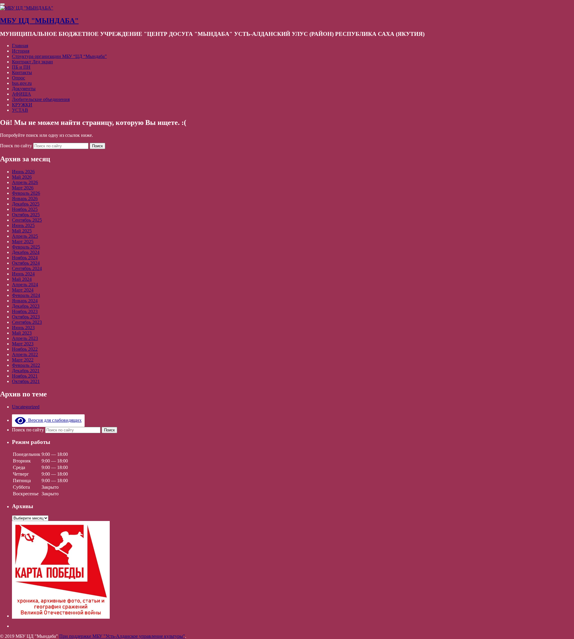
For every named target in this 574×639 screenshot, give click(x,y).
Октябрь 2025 (26, 214)
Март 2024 (22, 289)
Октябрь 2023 (26, 316)
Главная (20, 45)
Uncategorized (25, 406)
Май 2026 (22, 177)
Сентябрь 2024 (27, 268)
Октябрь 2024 (26, 263)
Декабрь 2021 (25, 370)
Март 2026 (22, 187)
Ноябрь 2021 (25, 376)
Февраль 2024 (26, 295)
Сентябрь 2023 (27, 322)
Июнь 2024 (23, 273)
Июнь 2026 (23, 171)
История (20, 50)
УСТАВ (20, 110)
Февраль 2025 (26, 246)
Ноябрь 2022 (25, 349)
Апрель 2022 (25, 354)
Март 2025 (22, 241)
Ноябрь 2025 (25, 209)
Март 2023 (22, 343)
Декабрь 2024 (25, 252)
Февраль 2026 (26, 193)
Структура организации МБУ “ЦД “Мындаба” (59, 56)
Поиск (97, 146)
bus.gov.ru (22, 83)
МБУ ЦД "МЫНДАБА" (39, 20)
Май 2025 (22, 230)
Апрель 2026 (25, 182)
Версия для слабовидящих (54, 420)
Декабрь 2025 (25, 203)
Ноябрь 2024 (25, 257)
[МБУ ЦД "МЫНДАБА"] (26, 7)
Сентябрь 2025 (27, 220)
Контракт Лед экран (32, 61)
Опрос (18, 77)
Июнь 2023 (23, 327)
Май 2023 (22, 332)
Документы (24, 88)
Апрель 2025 (25, 236)
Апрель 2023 (25, 338)
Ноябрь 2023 (25, 311)
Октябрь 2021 (26, 381)
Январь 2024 (25, 300)
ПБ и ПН (21, 67)
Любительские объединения (41, 99)
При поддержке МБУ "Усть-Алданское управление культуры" (122, 636)
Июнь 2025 (23, 225)
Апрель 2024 (25, 284)
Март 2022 (22, 359)
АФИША (21, 93)
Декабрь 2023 (25, 306)
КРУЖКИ (22, 104)
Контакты (22, 72)
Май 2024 (22, 279)
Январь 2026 (25, 198)
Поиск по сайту (16, 145)
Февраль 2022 (26, 365)
